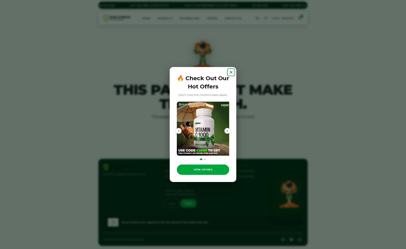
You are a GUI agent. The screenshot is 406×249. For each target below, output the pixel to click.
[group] (203, 129)
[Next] (227, 131)
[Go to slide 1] (201, 159)
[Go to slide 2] (205, 159)
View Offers (203, 169)
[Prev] (179, 131)
